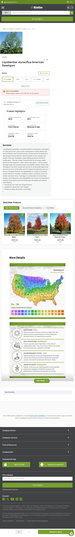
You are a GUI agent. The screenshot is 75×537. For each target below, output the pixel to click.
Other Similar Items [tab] (11, 208)
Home (4, 29)
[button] (10, 2)
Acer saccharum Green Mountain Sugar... (60, 236)
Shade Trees (31, 29)
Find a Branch (7, 475)
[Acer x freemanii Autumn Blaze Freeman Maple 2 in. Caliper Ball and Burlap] (37, 224)
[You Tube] (12, 500)
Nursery (19, 29)
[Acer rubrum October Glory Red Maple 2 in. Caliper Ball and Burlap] (14, 224)
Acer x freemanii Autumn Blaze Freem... (37, 236)
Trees (24, 29)
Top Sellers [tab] (50, 208)
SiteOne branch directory (10, 489)
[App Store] (19, 465)
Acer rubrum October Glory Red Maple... (14, 236)
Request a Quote (56, 532)
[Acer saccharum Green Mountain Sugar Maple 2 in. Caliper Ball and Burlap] (60, 224)
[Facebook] (4, 500)
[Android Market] (56, 465)
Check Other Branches (42, 103)
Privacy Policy (20, 521)
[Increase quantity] (29, 532)
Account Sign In (37, 19)
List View (45, 73)
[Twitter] (8, 500)
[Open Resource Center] (71, 533)
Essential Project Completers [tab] (32, 208)
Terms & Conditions (8, 521)
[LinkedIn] (17, 500)
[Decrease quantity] (8, 532)
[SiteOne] (37, 8)
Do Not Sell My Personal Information (37, 521)
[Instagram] (21, 500)
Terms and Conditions (37, 416)
